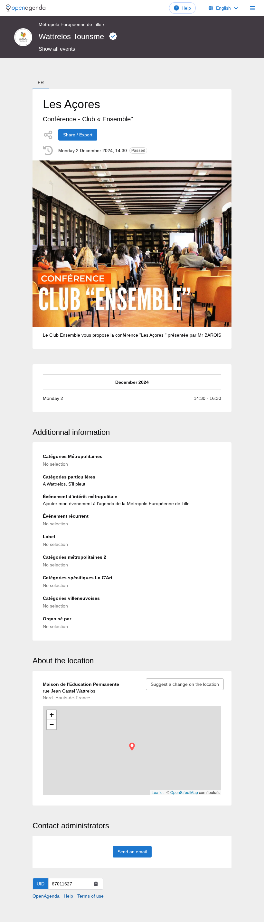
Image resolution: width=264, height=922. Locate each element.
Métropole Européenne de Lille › (71, 24)
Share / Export (77, 134)
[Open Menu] (252, 8)
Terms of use (90, 896)
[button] (132, 747)
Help (186, 8)
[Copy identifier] (96, 884)
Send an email (132, 851)
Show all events (57, 49)
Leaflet (158, 792)
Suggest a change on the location (185, 684)
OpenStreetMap (184, 792)
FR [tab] (41, 82)
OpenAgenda (46, 896)
